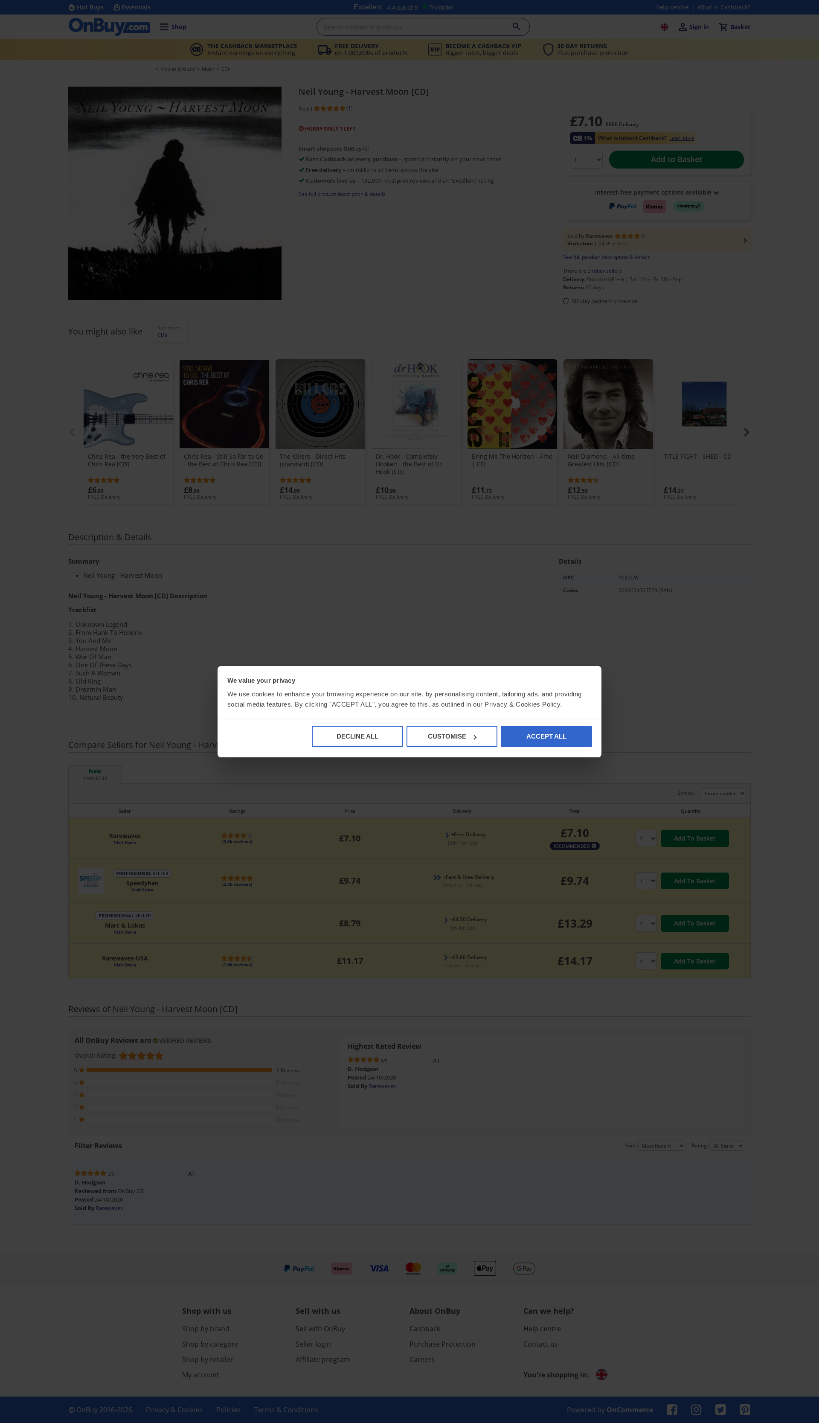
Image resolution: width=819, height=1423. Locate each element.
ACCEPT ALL (546, 736)
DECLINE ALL (357, 736)
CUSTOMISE (447, 736)
